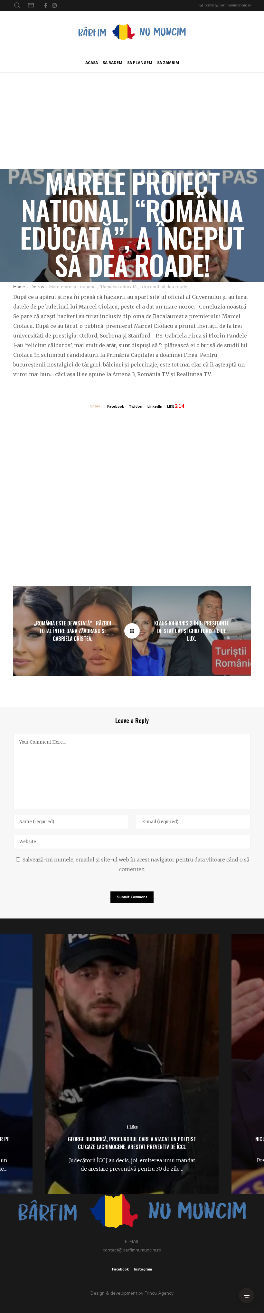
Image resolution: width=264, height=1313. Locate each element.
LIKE (170, 406)
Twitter (136, 406)
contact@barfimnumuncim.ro (228, 5)
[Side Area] (246, 1295)
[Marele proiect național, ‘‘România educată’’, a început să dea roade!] (132, 631)
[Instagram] (54, 5)
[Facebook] (45, 5)
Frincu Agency (159, 1293)
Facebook (115, 406)
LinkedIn (154, 406)
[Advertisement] (132, 121)
